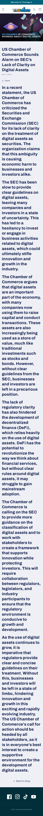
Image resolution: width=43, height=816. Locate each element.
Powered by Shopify (26, 809)
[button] (3, 9)
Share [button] (7, 81)
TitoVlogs (18, 809)
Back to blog (23, 781)
